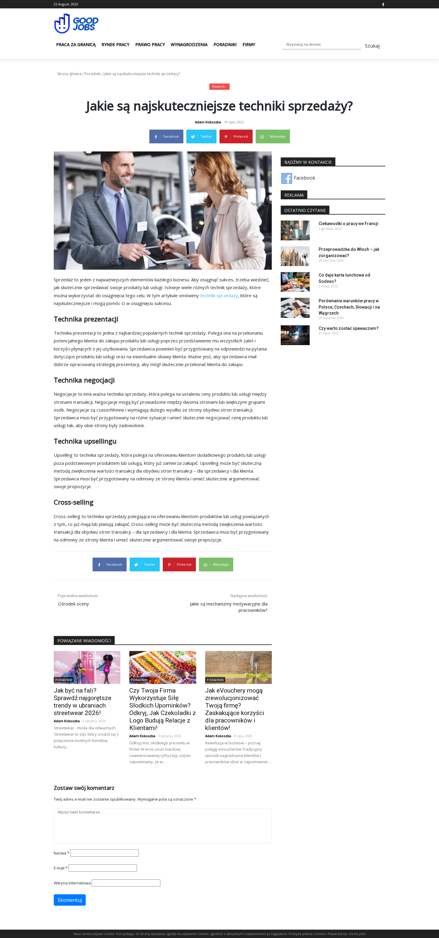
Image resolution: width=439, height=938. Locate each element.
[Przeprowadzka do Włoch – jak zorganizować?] (295, 256)
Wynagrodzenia (189, 44)
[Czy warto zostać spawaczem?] (295, 334)
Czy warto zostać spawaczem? (349, 328)
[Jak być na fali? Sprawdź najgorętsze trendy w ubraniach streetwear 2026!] (87, 667)
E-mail (60, 868)
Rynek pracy (115, 44)
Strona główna (69, 73)
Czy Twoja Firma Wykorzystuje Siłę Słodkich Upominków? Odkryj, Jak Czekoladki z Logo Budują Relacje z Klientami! (162, 709)
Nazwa (61, 853)
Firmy (248, 44)
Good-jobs (357, 933)
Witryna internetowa (72, 883)
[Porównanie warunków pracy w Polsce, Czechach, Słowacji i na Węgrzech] (295, 307)
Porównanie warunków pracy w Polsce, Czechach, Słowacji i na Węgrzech (349, 306)
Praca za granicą (76, 44)
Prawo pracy (150, 44)
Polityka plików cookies (307, 933)
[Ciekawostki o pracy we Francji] (295, 230)
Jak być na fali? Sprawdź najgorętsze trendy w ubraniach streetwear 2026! (82, 702)
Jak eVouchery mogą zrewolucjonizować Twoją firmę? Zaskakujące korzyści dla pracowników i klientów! (234, 709)
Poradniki (225, 44)
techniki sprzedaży (219, 295)
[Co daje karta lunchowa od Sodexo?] (295, 281)
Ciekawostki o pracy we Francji (348, 223)
